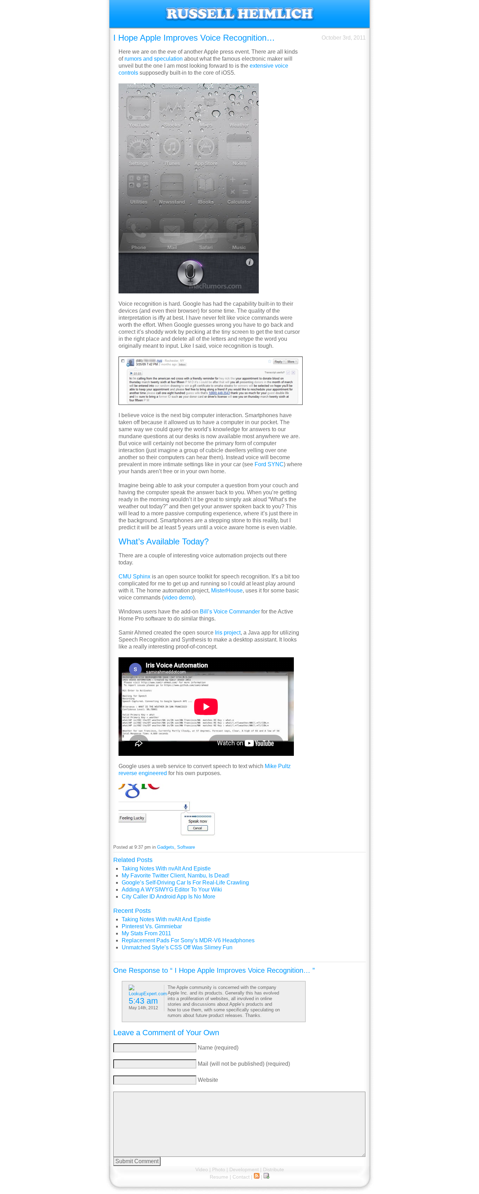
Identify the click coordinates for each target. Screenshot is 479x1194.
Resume (219, 1177)
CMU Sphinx (134, 576)
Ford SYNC (269, 464)
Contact (241, 1177)
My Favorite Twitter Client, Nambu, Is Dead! (175, 875)
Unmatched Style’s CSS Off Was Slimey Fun (177, 947)
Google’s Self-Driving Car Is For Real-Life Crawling (185, 883)
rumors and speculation (153, 59)
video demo (178, 598)
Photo (218, 1169)
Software (186, 847)
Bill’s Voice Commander (230, 612)
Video (201, 1169)
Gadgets (165, 847)
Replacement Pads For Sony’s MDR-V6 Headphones (188, 940)
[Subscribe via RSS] (256, 1177)
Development (244, 1169)
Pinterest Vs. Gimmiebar (152, 926)
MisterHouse (227, 590)
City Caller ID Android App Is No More (168, 897)
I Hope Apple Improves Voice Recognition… (194, 37)
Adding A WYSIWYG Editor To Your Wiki (172, 890)
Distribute (273, 1169)
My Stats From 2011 (146, 933)
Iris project (228, 633)
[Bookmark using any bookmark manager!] (266, 1177)
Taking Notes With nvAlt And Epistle (166, 868)
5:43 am (143, 1000)
